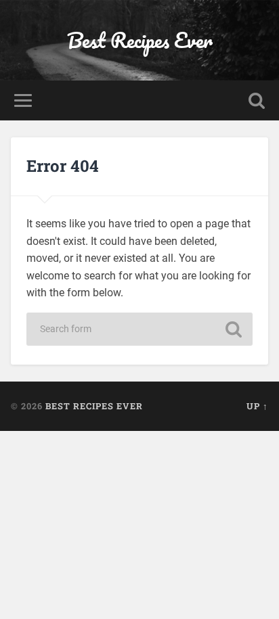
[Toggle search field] (257, 100)
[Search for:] (139, 329)
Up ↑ (257, 405)
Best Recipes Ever (140, 40)
